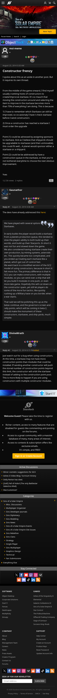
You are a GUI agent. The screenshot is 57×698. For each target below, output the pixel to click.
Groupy (5, 617)
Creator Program (9, 657)
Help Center (41, 636)
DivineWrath (16, 333)
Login (24, 36)
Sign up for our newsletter (16, 676)
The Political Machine (41, 613)
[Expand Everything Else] (1, 562)
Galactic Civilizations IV (42, 603)
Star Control (38, 610)
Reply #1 (6, 207)
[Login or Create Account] (45, 3)
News (4, 650)
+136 (5, 341)
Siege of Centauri (40, 620)
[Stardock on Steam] (40, 575)
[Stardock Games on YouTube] (26, 575)
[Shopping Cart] (50, 3)
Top (54, 207)
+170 (5, 198)
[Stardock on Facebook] (21, 575)
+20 (5, 56)
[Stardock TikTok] (28, 579)
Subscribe (40, 681)
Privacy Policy (13, 693)
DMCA (37, 693)
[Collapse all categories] (54, 500)
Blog (4, 639)
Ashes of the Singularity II (43, 596)
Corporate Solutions (10, 599)
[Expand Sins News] (4, 522)
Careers (5, 646)
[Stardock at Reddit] (19, 579)
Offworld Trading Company (44, 617)
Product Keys (41, 646)
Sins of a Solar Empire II (42, 606)
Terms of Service (26, 693)
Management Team (9, 643)
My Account (41, 639)
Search (16, 36)
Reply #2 (6, 350)
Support (40, 631)
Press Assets (7, 653)
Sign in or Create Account (28, 455)
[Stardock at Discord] (23, 579)
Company (7, 631)
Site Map (46, 693)
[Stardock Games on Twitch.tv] (30, 575)
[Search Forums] (54, 3)
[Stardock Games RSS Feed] (38, 579)
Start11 (5, 603)
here (43, 212)
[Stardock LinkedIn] (33, 579)
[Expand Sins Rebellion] (4, 533)
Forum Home (6, 36)
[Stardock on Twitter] (16, 575)
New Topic (47, 32)
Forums (5, 664)
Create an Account (43, 643)
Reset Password (42, 650)
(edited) (36, 350)
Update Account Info (44, 653)
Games (36, 591)
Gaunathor (15, 189)
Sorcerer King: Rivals (41, 624)
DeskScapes (6, 610)
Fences (5, 606)
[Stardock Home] (9, 2)
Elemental (37, 599)
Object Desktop (8, 596)
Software (7, 591)
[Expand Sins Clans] (4, 537)
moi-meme (15, 48)
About (4, 636)
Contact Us (6, 660)
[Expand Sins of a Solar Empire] (1, 501)
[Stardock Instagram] (35, 575)
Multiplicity (6, 613)
